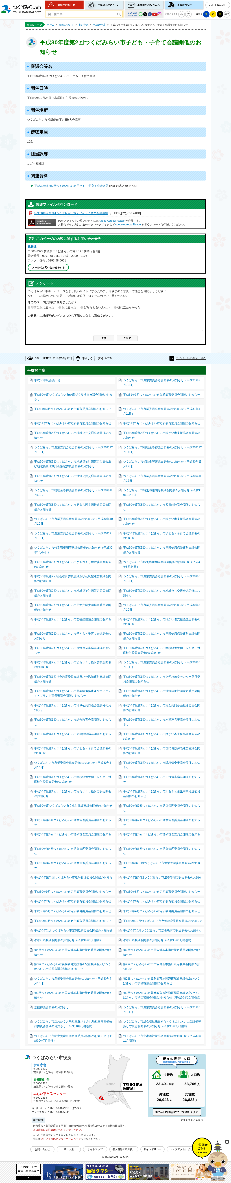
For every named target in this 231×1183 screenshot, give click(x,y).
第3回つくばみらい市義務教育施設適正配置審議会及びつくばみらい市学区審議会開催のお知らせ (72, 966)
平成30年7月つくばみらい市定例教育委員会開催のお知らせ (72, 901)
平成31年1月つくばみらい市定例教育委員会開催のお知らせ (161, 423)
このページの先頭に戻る (191, 358)
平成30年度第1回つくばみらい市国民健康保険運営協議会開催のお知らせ (161, 751)
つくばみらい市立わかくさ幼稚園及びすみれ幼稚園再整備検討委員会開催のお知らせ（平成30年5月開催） (73, 1024)
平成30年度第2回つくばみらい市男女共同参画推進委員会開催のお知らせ (72, 607)
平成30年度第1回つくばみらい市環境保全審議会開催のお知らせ (161, 765)
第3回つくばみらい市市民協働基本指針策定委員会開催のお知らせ (161, 952)
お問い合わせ (42, 1149)
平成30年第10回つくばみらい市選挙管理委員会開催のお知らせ (162, 880)
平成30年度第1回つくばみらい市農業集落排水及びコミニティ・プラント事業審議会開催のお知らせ (72, 693)
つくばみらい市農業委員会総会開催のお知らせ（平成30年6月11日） (161, 665)
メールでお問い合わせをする (48, 267)
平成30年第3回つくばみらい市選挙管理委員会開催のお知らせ (161, 851)
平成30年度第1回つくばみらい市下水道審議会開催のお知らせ (161, 779)
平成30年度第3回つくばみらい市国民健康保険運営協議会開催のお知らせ (161, 550)
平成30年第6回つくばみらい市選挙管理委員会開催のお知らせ (72, 837)
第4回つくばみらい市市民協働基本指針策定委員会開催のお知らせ (72, 952)
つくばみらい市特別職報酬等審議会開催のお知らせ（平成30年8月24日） (162, 564)
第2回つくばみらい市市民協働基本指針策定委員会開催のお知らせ (161, 966)
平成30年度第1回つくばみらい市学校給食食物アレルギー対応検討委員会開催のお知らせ (72, 779)
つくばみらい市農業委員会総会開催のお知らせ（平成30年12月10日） (73, 450)
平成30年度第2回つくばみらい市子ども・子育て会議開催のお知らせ (72, 636)
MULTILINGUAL (216, 5)
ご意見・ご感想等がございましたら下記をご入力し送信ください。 (71, 315)
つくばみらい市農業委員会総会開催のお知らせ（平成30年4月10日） (72, 981)
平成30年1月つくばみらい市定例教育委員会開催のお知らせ (72, 920)
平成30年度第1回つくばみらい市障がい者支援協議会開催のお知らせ (161, 736)
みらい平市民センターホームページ (61, 1138)
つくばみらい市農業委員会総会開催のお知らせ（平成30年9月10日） (72, 536)
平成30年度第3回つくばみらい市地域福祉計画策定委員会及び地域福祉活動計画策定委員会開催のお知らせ (72, 464)
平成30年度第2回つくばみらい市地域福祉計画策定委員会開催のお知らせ (72, 593)
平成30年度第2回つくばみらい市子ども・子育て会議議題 (71, 185)
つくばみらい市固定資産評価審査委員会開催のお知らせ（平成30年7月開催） (73, 1038)
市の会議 (83, 24)
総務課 (32, 246)
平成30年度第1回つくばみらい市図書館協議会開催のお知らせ (72, 736)
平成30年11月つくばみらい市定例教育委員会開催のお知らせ (73, 930)
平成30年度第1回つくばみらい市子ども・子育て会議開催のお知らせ (72, 751)
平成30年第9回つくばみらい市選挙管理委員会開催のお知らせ (161, 808)
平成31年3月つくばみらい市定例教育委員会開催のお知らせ (72, 408)
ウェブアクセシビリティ (184, 1149)
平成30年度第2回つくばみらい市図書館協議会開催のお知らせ (72, 622)
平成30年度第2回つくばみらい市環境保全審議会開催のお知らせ (72, 650)
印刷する (87, 358)
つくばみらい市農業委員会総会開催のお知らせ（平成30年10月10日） (73, 521)
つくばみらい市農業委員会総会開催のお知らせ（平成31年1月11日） (161, 411)
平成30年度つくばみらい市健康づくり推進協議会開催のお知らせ (73, 397)
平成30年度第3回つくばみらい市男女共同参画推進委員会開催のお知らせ (72, 507)
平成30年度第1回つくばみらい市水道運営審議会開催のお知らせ (161, 722)
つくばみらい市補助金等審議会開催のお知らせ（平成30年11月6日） (73, 492)
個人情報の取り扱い (123, 1149)
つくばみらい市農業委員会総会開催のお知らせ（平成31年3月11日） (161, 1009)
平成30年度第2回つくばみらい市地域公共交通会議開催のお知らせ (161, 593)
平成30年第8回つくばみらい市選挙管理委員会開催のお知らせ (72, 822)
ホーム (51, 24)
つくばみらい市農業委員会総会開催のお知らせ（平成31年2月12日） (161, 382)
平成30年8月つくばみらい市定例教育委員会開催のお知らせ (161, 891)
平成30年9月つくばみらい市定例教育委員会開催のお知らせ (72, 891)
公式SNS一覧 (144, 14)
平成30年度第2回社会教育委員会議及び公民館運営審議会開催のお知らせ (72, 578)
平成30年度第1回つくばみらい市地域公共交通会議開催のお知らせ (72, 708)
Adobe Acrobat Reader (112, 220)
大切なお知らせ (66, 4)
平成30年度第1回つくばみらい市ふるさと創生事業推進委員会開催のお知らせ (161, 794)
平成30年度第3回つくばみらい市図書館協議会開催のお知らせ (161, 507)
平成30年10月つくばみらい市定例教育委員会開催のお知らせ (162, 930)
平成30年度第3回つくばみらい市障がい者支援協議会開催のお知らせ (161, 521)
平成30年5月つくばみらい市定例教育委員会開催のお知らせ (72, 911)
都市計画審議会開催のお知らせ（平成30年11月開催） (158, 940)
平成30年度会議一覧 (47, 380)
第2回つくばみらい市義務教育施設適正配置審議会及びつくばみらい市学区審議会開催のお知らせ (161, 981)
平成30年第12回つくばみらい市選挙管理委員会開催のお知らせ (162, 865)
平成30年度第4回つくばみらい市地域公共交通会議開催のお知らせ (72, 435)
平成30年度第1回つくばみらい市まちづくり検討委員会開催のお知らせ (72, 794)
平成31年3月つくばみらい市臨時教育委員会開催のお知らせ (161, 394)
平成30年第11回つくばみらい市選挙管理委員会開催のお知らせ (73, 880)
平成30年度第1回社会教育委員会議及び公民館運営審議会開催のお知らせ (72, 679)
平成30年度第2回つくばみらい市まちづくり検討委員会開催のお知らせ (72, 665)
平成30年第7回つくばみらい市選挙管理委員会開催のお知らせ (161, 822)
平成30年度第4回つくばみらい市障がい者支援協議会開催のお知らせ (161, 435)
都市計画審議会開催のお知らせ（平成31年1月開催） (68, 940)
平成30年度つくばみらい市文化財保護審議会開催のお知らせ (73, 805)
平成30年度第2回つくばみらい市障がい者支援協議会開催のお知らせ (161, 622)
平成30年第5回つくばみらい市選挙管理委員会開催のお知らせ (161, 837)
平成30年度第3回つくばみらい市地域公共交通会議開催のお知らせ (72, 478)
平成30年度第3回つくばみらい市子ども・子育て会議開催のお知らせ (161, 536)
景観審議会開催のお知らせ (51, 1007)
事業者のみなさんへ (148, 4)
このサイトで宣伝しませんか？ (28, 1169)
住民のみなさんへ (107, 4)
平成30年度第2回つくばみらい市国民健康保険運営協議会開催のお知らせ (161, 636)
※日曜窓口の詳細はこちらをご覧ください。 (58, 1129)
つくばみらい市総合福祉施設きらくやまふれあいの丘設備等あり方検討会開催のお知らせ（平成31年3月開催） (162, 1024)
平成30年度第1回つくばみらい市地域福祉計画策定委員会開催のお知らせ (161, 693)
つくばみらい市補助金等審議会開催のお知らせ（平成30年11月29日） (162, 464)
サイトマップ (95, 1149)
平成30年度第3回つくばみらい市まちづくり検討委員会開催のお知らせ (72, 564)
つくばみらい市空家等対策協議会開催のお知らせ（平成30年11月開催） (162, 1038)
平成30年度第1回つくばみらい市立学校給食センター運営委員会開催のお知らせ (161, 679)
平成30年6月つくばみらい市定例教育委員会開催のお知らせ (161, 901)
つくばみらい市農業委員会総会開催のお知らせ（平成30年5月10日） (72, 765)
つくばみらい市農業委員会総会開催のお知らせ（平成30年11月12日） (162, 478)
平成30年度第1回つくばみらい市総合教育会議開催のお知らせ (72, 722)
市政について (184, 4)
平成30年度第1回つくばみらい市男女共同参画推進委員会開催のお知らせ (161, 708)
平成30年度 (99, 24)
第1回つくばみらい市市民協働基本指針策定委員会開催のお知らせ (72, 995)
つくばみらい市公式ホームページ (21, 9)
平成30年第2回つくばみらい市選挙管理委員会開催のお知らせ (72, 865)
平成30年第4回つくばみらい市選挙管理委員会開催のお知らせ (72, 851)
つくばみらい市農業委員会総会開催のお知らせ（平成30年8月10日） (161, 578)
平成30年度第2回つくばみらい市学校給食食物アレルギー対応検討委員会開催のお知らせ (161, 650)
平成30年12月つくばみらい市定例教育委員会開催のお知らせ (162, 920)
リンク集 (69, 1149)
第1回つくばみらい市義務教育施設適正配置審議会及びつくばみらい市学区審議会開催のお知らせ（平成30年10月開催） (162, 995)
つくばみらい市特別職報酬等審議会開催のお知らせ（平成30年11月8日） (162, 492)
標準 (227, 14)
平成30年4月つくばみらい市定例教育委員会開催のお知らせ (161, 911)
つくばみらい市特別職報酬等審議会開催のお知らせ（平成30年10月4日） (73, 550)
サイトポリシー (152, 1149)
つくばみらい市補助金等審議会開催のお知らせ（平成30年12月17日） (162, 450)
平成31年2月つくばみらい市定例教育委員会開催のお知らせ (72, 423)
